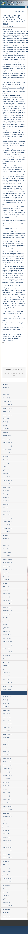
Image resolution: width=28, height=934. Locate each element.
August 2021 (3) (6, 573)
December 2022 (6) (7, 518)
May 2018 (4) (6, 706)
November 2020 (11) (7, 603)
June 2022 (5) (6, 538)
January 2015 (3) (6, 844)
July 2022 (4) (6, 535)
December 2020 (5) (7, 600)
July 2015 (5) (5, 823)
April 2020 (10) (6, 628)
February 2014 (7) (7, 871)
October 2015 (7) (7, 813)
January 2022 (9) (7, 555)
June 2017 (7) (6, 744)
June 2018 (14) (6, 703)
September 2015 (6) (7, 816)
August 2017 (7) (6, 737)
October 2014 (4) (6, 854)
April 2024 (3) (6, 470)
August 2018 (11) (7, 696)
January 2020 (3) (7, 638)
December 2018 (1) (7, 682)
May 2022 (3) (6, 542)
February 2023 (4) (7, 511)
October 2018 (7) (7, 689)
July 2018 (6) (6, 700)
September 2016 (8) (7, 775)
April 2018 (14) (6, 710)
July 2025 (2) (6, 422)
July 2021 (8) (6, 576)
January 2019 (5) (6, 679)
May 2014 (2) (6, 861)
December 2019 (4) (7, 641)
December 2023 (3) (7, 480)
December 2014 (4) (7, 847)
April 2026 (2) (6, 394)
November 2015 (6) (7, 809)
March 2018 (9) (6, 713)
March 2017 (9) (6, 754)
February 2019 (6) (7, 676)
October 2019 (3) (6, 648)
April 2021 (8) (6, 586)
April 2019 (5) (6, 669)
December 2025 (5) (7, 404)
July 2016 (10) (6, 782)
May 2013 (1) (6, 895)
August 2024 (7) (6, 456)
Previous (18, 11)
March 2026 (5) (6, 398)
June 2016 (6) (6, 785)
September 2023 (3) (7, 487)
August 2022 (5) (6, 531)
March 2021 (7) (6, 590)
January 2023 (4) (6, 514)
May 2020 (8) (6, 624)
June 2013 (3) (6, 892)
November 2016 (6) (7, 768)
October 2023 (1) (7, 483)
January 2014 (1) (6, 875)
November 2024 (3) (7, 446)
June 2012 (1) (6, 912)
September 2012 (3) (7, 905)
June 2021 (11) (6, 579)
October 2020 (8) (7, 607)
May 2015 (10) (6, 830)
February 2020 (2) (7, 634)
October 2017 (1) (6, 730)
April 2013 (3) (6, 899)
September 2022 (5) (7, 528)
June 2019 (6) (6, 662)
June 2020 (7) (6, 621)
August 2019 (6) (6, 655)
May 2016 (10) (6, 789)
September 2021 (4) (7, 569)
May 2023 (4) (6, 501)
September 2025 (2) (7, 415)
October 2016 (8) (7, 772)
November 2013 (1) (7, 881)
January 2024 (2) (6, 476)
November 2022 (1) (7, 521)
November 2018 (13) (7, 686)
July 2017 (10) (6, 741)
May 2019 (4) (6, 665)
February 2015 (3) (7, 840)
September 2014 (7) (7, 857)
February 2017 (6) (7, 758)
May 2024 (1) (6, 466)
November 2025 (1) (7, 408)
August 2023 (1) (6, 490)
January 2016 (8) (7, 802)
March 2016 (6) (6, 796)
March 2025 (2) (6, 432)
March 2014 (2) (6, 868)
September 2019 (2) (7, 652)
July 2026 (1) (6, 384)
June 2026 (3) (6, 387)
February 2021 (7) (7, 593)
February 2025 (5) (7, 435)
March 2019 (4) (6, 672)
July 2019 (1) (5, 658)
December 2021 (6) (7, 559)
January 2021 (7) (7, 597)
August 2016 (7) (6, 779)
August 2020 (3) (6, 614)
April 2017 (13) (6, 751)
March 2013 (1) (6, 902)
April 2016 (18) (6, 792)
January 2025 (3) (6, 439)
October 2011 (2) (6, 916)
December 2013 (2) (7, 878)
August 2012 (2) (6, 909)
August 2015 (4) (6, 820)
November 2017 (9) (7, 727)
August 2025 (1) (6, 418)
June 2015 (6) (6, 827)
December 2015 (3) (7, 806)
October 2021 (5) (6, 566)
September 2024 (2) (7, 452)
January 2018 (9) (7, 720)
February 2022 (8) (7, 552)
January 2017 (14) (7, 761)
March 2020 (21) (6, 631)
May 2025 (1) (6, 425)
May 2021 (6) (6, 583)
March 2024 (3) (6, 473)
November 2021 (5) (7, 562)
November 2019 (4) (7, 645)
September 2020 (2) (7, 610)
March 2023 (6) (6, 507)
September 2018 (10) (8, 693)
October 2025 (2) (7, 411)
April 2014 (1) (6, 864)
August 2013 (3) (6, 885)
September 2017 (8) (7, 734)
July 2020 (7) (6, 617)
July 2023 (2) (6, 494)
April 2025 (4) (6, 428)
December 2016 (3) (7, 765)
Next (23, 11)
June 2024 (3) (6, 463)
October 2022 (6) (7, 525)
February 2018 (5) (7, 717)
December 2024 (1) (7, 442)
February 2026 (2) (7, 401)
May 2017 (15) (6, 748)
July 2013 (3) (5, 888)
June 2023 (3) (6, 497)
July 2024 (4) (6, 459)
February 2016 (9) (7, 799)
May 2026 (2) (6, 391)
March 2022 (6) (6, 549)
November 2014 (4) (7, 851)
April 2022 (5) (6, 545)
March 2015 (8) (6, 837)
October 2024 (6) (7, 449)
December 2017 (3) (7, 724)
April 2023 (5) (6, 504)
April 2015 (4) (6, 833)
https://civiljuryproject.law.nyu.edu (11, 95)
